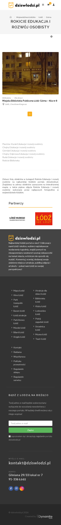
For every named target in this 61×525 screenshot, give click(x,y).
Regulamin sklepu (18, 371)
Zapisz (30, 430)
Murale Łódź (19, 327)
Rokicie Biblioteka (11, 160)
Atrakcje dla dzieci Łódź (41, 292)
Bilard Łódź (18, 332)
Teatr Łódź (40, 339)
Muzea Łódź (41, 334)
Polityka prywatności (19, 363)
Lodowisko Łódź (40, 312)
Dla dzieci (18, 98)
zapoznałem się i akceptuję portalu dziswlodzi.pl (30, 438)
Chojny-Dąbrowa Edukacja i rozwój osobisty (23, 154)
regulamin (40, 436)
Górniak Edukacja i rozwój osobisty (19, 150)
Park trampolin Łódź (18, 303)
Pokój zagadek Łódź (41, 320)
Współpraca (19, 356)
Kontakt (17, 347)
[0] (48, 4)
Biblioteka (6, 98)
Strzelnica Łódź (40, 328)
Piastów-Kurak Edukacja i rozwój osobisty (22, 144)
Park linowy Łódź (19, 321)
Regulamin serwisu (18, 378)
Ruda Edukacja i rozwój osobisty (17, 157)
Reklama (17, 352)
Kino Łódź (18, 295)
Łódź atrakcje (19, 315)
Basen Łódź (19, 310)
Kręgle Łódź (19, 336)
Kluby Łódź (40, 306)
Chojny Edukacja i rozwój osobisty (18, 147)
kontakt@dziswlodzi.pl (30, 463)
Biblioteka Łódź (40, 300)
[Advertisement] (29, 42)
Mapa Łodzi (18, 290)
